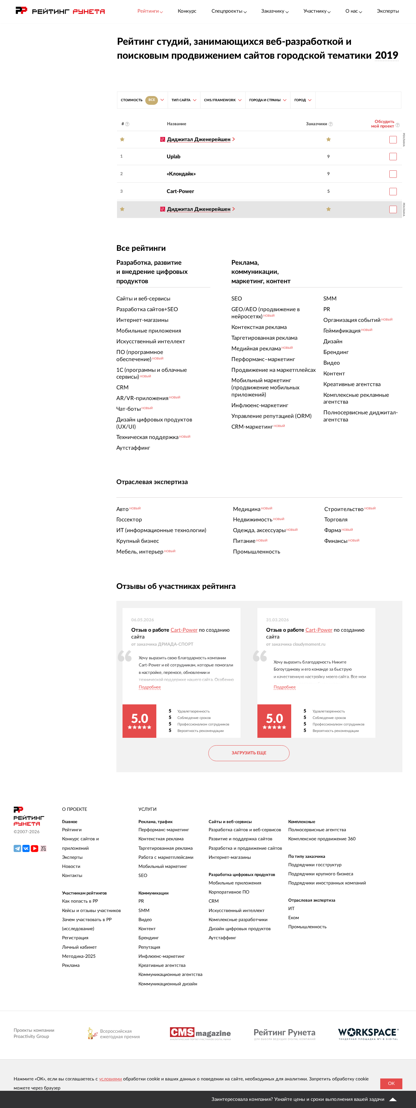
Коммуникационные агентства (170, 974)
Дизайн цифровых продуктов (240, 929)
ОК (391, 1083)
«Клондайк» (181, 174)
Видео (145, 920)
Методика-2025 (79, 956)
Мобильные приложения (235, 883)
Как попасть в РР (80, 901)
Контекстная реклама (161, 839)
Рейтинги (72, 830)
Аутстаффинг (222, 938)
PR (141, 901)
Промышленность (307, 927)
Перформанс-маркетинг (163, 830)
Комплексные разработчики (238, 920)
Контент (147, 929)
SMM (144, 910)
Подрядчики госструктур (315, 865)
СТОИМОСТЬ (138, 100)
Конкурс (187, 11)
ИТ (291, 909)
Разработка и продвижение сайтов (245, 848)
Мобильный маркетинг (162, 866)
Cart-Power (180, 191)
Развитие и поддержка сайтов (240, 839)
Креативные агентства (162, 965)
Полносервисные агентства (317, 830)
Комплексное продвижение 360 (322, 839)
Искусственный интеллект (237, 910)
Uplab (173, 156)
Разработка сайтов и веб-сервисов (245, 830)
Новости (71, 866)
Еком (293, 918)
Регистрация (75, 938)
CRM (214, 901)
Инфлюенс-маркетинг (161, 956)
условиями (110, 1079)
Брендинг (148, 938)
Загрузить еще (249, 753)
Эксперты (388, 11)
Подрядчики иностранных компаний (327, 883)
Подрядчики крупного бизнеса (320, 874)
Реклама (71, 965)
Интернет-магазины (230, 857)
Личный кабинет (79, 947)
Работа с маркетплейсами (165, 857)
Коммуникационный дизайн (167, 984)
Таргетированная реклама (165, 848)
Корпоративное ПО (229, 892)
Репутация (149, 947)
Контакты (72, 875)
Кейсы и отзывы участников (91, 910)
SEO (142, 875)
